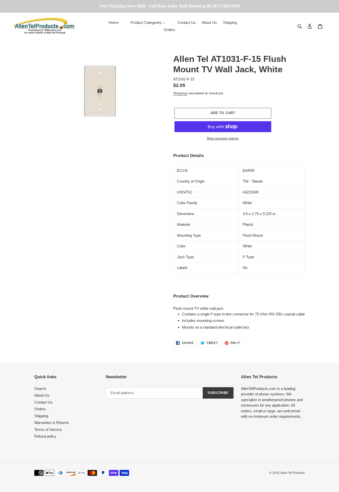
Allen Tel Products (292, 473)
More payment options (223, 138)
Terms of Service (48, 429)
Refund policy (45, 436)
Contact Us (43, 402)
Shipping (180, 93)
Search (40, 388)
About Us (41, 395)
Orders (40, 409)
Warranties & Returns (51, 422)
